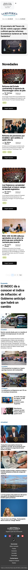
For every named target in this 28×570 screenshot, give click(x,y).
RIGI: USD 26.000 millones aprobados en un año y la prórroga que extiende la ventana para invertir (13, 239)
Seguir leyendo (8, 108)
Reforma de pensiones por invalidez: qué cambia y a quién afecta (13, 138)
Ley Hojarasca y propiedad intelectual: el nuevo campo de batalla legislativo (13, 187)
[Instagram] (10, 536)
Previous (8, 275)
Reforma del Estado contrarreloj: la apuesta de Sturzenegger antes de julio (14, 88)
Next (21, 275)
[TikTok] (14, 540)
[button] (15, 3)
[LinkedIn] (18, 536)
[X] (14, 536)
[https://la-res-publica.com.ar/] (14, 14)
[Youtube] (22, 536)
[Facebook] (5, 536)
